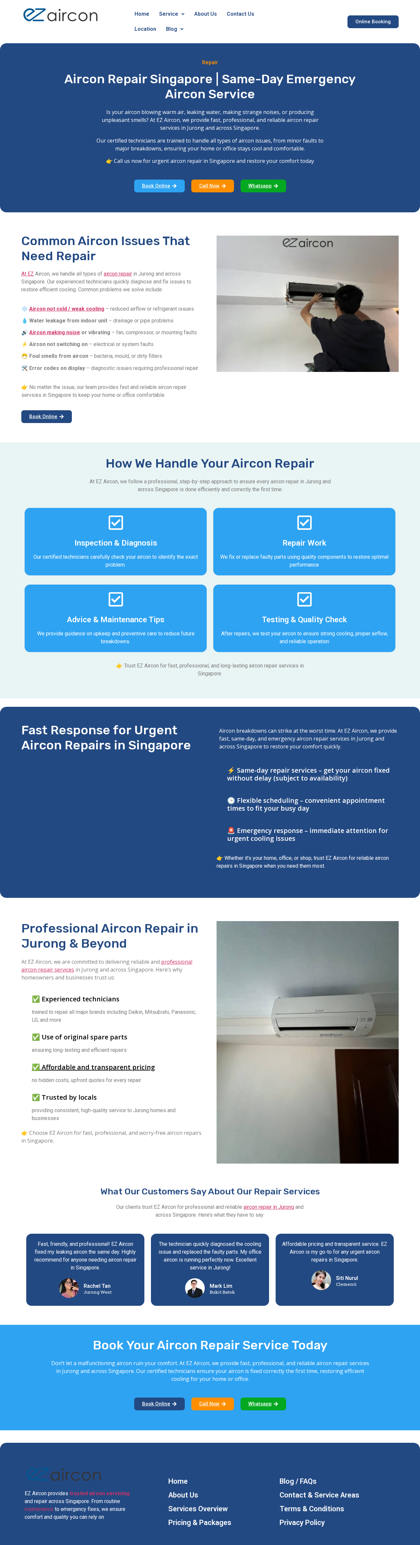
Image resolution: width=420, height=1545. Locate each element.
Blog (171, 29)
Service (168, 14)
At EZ (27, 274)
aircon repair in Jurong (268, 1207)
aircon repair (118, 274)
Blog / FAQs (298, 1481)
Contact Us (240, 14)
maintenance (39, 1509)
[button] (171, 14)
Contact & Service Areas (319, 1495)
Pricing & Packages (199, 1522)
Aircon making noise (54, 332)
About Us (205, 14)
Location (145, 29)
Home (142, 14)
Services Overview (198, 1509)
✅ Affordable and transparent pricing (93, 1067)
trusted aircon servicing (100, 1493)
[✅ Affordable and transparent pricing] (24, 1072)
